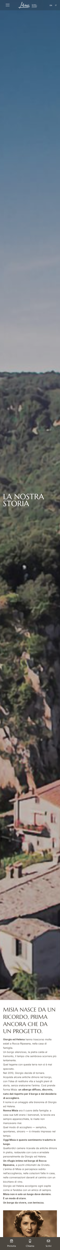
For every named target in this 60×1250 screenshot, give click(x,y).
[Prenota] (11, 1240)
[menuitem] (51, 5)
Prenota (11, 1245)
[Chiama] (30, 1240)
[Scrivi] (48, 1240)
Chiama (30, 1245)
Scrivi (48, 1245)
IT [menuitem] (56, 5)
